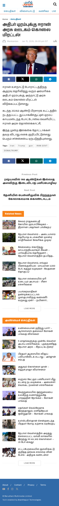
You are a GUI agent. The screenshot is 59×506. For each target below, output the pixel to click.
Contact (18, 485)
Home (5, 19)
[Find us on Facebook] (8, 489)
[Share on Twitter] (22, 79)
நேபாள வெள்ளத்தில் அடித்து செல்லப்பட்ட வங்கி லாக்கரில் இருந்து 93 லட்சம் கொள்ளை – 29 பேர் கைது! (36, 438)
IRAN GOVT (42, 145)
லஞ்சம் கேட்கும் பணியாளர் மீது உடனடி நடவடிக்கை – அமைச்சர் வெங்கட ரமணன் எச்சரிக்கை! (37, 382)
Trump (21, 145)
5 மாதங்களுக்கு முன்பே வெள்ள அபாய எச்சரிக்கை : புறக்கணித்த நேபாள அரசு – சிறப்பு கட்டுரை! (37, 344)
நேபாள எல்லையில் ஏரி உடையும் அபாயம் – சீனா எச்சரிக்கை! (32, 281)
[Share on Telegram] (50, 79)
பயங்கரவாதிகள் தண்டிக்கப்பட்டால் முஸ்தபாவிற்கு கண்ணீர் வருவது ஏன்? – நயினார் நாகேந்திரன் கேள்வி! (32, 297)
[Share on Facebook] (8, 79)
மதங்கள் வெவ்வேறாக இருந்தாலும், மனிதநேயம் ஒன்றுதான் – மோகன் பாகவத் (35, 411)
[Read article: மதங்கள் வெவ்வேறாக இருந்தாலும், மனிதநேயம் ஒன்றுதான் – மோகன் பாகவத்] (9, 411)
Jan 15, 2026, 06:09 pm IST (35, 41)
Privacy (31, 485)
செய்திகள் (10, 11)
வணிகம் (44, 11)
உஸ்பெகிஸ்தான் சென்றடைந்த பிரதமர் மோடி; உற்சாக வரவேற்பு (36, 422)
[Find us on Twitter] (17, 489)
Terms (43, 485)
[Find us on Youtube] (3, 489)
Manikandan (12, 41)
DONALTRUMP (11, 150)
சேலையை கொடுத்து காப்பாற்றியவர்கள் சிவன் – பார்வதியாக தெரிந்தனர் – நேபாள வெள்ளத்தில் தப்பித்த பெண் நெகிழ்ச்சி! (35, 253)
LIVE (54, 11)
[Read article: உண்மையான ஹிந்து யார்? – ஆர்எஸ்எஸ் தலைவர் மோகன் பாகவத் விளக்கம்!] (9, 331)
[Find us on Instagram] (12, 489)
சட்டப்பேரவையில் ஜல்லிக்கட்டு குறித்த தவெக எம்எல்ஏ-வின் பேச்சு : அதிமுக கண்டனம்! (36, 452)
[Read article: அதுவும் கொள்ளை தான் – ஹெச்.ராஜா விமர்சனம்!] (9, 370)
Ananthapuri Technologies (29, 500)
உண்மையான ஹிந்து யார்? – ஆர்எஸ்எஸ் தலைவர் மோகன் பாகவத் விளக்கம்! (35, 331)
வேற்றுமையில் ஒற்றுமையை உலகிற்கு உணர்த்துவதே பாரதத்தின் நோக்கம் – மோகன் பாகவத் (35, 397)
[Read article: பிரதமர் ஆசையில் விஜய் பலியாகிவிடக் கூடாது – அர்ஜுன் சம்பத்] (9, 357)
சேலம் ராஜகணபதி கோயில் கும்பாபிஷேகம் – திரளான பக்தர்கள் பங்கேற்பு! (34, 224)
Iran (12, 145)
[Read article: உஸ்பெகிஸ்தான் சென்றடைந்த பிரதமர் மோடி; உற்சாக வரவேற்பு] (9, 424)
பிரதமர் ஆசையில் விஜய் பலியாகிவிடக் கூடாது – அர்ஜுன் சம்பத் (37, 356)
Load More (29, 308)
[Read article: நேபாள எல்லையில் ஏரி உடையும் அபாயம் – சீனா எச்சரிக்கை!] (9, 282)
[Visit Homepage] (27, 4)
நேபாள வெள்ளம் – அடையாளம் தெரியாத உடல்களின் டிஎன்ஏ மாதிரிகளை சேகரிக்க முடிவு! (37, 237)
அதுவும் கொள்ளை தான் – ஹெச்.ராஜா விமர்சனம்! (33, 368)
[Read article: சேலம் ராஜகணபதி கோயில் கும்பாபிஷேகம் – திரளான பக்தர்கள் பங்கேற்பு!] (9, 224)
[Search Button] (55, 4)
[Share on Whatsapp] (36, 79)
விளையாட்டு (27, 11)
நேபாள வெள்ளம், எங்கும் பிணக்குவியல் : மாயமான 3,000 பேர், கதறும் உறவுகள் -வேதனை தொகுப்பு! (36, 267)
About (5, 485)
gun (31, 145)
